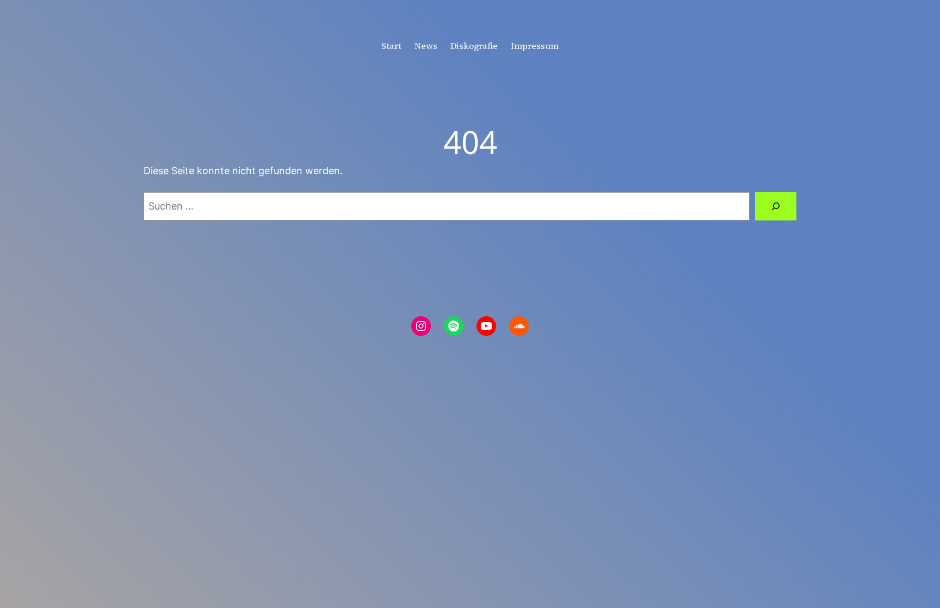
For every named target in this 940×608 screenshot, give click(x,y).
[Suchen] (775, 206)
